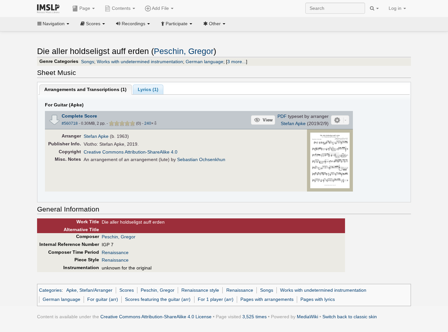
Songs (87, 61)
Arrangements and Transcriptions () (85, 89)
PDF (282, 116)
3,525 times (254, 316)
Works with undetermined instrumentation (140, 61)
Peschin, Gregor (184, 51)
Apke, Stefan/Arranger (89, 290)
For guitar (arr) (102, 299)
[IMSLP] (49, 8)
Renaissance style (200, 290)
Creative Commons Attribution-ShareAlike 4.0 (130, 152)
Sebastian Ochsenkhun (201, 159)
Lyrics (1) (148, 89)
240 (147, 123)
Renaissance (115, 252)
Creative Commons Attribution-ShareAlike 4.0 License (156, 316)
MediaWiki (307, 316)
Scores (126, 290)
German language (204, 61)
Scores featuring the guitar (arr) (158, 299)
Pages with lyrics (317, 299)
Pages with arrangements (267, 299)
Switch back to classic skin (349, 316)
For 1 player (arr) (216, 299)
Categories (50, 290)
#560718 (70, 123)
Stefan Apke (293, 123)
